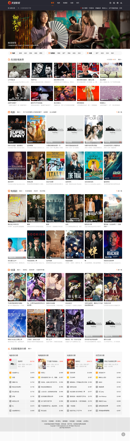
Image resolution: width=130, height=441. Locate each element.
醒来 (47, 224)
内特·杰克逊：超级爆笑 (15, 145)
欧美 (74, 53)
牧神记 (25, 270)
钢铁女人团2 (102, 377)
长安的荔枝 (28, 191)
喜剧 (35, 53)
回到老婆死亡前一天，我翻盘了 (50, 377)
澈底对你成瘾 (50, 303)
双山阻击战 (15, 391)
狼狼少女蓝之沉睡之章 (15, 339)
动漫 (71, 3)
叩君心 (43, 372)
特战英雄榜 (69, 260)
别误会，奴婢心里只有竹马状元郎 (51, 382)
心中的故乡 (11, 80)
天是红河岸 (107, 303)
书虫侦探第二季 (32, 260)
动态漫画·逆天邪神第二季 (77, 391)
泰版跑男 (101, 387)
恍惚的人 (103, 103)
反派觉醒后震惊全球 (47, 396)
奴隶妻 (46, 112)
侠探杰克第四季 (109, 260)
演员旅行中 (102, 372)
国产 (64, 53)
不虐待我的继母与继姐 (15, 303)
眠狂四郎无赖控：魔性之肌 (85, 80)
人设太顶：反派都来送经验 (49, 391)
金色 (66, 224)
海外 (112, 53)
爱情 (40, 53)
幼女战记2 (68, 303)
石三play (101, 391)
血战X (100, 382)
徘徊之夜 (30, 182)
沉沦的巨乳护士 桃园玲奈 (112, 145)
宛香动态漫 (73, 387)
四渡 (13, 377)
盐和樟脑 (30, 145)
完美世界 (31, 270)
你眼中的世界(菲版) (91, 145)
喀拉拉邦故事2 (16, 387)
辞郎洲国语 (80, 103)
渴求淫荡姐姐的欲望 (71, 145)
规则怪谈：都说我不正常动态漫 (79, 396)
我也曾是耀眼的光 (46, 387)
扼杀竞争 (11, 182)
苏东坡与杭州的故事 (91, 339)
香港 (69, 53)
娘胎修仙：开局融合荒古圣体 (78, 382)
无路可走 (34, 80)
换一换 (119, 112)
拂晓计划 (15, 382)
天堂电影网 (14, 3)
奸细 (13, 396)
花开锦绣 (49, 260)
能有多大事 (88, 224)
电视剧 (65, 3)
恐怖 (30, 53)
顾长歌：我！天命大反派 (73, 339)
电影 (58, 3)
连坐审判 (68, 182)
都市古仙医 (107, 339)
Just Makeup (102, 396)
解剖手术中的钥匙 (36, 103)
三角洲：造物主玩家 (33, 339)
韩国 (58, 53)
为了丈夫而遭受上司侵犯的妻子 (32, 112)
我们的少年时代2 (13, 224)
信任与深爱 (49, 182)
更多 (120, 59)
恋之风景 (103, 80)
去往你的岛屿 (89, 182)
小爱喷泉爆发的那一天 (53, 145)
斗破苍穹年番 (40, 270)
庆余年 (36, 191)
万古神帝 (72, 377)
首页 (52, 3)
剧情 (20, 53)
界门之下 (49, 339)
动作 (25, 53)
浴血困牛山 (15, 372)
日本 (79, 53)
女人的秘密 (53, 112)
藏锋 (28, 224)
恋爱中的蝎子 (12, 103)
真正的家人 (57, 103)
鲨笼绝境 (107, 182)
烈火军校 (42, 191)
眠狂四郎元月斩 (59, 80)
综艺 (77, 3)
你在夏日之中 (12, 260)
